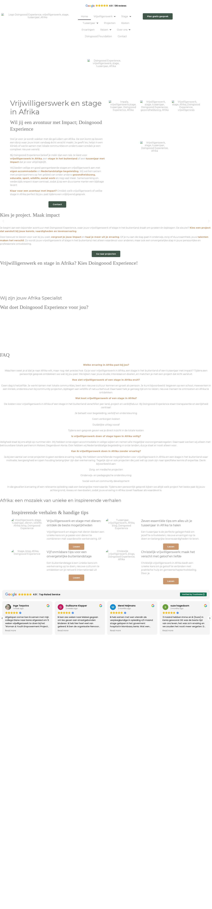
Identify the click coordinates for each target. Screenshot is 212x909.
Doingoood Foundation (98, 36)
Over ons (122, 29)
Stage (124, 16)
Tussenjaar (89, 23)
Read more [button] (10, 630)
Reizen (104, 29)
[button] (3, 221)
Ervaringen (88, 29)
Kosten (125, 23)
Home (84, 16)
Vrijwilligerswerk (103, 16)
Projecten (110, 23)
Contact (122, 36)
